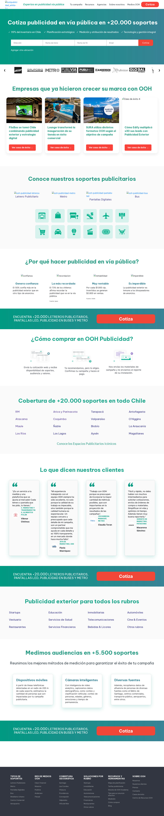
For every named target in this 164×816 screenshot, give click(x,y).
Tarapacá (97, 411)
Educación (55, 612)
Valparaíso (98, 419)
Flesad (37, 797)
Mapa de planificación (116, 783)
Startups (14, 612)
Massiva (38, 786)
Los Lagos (59, 433)
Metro (12, 786)
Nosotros (136, 781)
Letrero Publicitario (17, 783)
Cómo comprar (114, 802)
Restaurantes (17, 627)
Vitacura (62, 790)
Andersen (39, 793)
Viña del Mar (64, 804)
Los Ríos (20, 433)
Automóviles (135, 612)
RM (17, 411)
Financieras (88, 800)
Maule (19, 426)
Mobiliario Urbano (17, 797)
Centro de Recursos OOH (142, 798)
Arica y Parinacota (65, 411)
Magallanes (136, 433)
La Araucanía (137, 426)
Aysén (95, 433)
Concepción (64, 797)
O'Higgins (135, 419)
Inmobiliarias (96, 612)
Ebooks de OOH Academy (118, 790)
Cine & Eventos (137, 619)
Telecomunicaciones (101, 619)
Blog (110, 806)
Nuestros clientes (139, 784)
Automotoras (89, 793)
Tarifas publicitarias (115, 786)
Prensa (135, 787)
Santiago (62, 783)
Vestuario (15, 619)
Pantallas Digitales (17, 790)
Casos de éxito (138, 794)
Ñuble (57, 426)
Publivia (38, 790)
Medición (111, 799)
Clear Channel (40, 783)
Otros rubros (135, 627)
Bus (11, 793)
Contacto (136, 791)
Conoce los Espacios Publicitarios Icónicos (86, 443)
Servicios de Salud (60, 619)
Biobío (95, 426)
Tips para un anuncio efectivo (116, 794)
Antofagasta (137, 411)
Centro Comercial (17, 800)
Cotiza (145, 42)
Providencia (63, 793)
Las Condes (64, 786)
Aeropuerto (15, 804)
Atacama (21, 419)
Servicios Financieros (62, 627)
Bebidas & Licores (99, 627)
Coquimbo (59, 419)
